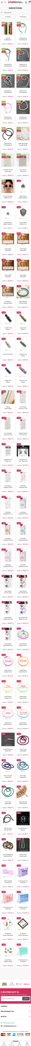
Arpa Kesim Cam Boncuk (23, 829)
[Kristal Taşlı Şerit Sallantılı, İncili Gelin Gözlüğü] (8, 186)
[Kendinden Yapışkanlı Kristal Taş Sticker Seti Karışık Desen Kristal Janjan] (23, 502)
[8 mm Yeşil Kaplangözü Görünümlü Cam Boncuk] (8, 792)
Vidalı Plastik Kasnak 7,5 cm (8, 671)
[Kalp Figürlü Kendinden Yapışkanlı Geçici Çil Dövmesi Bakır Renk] (23, 265)
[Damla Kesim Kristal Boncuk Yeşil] (23, 28)
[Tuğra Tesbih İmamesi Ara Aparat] (23, 212)
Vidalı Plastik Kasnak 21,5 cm (23, 723)
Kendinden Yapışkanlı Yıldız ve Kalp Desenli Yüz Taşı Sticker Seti (23, 486)
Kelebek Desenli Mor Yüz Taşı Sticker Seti (23, 433)
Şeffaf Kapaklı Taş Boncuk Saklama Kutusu (7, 881)
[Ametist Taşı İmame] (23, 370)
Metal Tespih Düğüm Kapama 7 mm (8, 223)
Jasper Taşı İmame (23, 328)
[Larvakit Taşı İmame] (8, 318)
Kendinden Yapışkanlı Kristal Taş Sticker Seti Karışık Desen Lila (8, 565)
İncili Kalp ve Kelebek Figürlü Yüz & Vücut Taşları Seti (8, 486)
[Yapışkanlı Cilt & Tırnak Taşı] (8, 449)
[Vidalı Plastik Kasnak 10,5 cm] (23, 660)
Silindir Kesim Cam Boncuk (23, 855)
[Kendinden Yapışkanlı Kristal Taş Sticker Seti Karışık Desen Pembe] (23, 555)
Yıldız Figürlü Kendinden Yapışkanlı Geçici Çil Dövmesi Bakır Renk (8, 275)
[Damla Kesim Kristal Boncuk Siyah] (8, 133)
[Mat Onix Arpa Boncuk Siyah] (8, 818)
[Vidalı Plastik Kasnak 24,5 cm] (8, 713)
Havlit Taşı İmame (8, 354)
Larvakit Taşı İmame (8, 328)
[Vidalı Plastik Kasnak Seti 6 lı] (23, 634)
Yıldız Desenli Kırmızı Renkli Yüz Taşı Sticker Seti (23, 592)
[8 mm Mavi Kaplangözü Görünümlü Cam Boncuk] (23, 766)
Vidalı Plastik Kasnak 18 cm (23, 697)
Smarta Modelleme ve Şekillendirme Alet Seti (8, 38)
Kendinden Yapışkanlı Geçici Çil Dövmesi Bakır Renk (8, 302)
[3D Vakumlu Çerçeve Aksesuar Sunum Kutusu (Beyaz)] (8, 924)
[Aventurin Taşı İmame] (23, 344)
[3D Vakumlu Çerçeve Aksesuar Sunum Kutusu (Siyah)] (23, 924)
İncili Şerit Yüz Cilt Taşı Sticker (8, 170)
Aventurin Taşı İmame (23, 355)
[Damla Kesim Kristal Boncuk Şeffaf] (23, 107)
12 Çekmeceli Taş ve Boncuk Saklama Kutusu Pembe (8, 908)
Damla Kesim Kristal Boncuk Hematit (8, 65)
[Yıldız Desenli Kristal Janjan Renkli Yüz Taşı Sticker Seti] (8, 581)
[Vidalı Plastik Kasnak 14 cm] (8, 687)
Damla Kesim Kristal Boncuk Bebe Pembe (23, 65)
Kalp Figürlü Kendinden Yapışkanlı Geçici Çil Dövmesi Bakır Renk (23, 275)
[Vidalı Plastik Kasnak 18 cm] (23, 687)
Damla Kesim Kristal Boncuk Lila (8, 117)
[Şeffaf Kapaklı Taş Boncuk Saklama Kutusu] (8, 871)
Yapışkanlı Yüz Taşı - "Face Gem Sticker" (23, 460)
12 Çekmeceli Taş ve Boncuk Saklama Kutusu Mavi (23, 908)
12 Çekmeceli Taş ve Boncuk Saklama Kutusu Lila (23, 881)
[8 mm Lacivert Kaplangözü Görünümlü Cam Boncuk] (8, 766)
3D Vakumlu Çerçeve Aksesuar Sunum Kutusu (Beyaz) (8, 934)
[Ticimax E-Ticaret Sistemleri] (15, 1041)
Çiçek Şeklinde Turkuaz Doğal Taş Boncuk (23, 302)
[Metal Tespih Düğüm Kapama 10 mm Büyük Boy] (23, 186)
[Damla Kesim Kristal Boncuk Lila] (8, 107)
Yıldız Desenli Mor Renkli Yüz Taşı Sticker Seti (23, 618)
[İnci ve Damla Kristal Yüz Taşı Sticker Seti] (8, 423)
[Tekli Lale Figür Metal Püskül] (23, 792)
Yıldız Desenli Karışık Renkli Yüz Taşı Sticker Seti (8, 644)
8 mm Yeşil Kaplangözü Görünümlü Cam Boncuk (8, 802)
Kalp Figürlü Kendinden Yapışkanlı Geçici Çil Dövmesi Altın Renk (8, 249)
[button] (21, 34)
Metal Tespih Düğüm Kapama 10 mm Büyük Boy (23, 196)
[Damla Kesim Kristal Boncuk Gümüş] (8, 81)
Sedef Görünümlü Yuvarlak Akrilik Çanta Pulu (23, 144)
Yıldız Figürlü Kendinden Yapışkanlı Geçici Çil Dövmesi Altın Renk (23, 249)
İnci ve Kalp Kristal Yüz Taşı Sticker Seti (23, 407)
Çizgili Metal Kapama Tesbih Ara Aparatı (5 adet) (8, 960)
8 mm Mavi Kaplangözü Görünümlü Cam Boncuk (23, 776)
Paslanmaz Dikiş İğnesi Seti (8, 750)
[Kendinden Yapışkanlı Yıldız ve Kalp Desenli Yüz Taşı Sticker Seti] (23, 476)
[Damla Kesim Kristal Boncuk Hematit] (8, 54)
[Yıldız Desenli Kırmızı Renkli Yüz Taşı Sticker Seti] (23, 581)
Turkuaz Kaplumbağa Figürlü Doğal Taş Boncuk (8, 407)
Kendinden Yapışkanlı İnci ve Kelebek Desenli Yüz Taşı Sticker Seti (8, 513)
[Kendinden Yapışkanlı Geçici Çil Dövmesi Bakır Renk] (8, 291)
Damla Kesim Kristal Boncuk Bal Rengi (23, 91)
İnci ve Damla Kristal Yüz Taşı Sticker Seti (8, 433)
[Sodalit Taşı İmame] (8, 370)
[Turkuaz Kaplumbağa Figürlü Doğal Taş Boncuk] (8, 397)
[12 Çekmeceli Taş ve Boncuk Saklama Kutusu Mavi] (23, 897)
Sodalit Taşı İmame (8, 381)
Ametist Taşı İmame (23, 381)
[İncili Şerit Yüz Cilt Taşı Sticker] (8, 160)
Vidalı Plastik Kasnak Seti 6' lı (23, 644)
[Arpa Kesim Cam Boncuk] (23, 818)
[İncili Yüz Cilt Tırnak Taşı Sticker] (23, 160)
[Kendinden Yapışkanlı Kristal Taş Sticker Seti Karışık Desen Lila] (8, 555)
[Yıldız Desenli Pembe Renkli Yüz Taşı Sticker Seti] (8, 607)
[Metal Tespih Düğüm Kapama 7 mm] (8, 212)
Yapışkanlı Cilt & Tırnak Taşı (8, 460)
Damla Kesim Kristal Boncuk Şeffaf (23, 117)
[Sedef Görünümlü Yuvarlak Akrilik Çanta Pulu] (23, 133)
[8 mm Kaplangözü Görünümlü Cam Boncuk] (8, 845)
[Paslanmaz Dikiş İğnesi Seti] (8, 739)
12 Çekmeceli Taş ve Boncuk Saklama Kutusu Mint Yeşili (23, 960)
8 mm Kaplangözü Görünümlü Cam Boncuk (8, 855)
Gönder (26, 998)
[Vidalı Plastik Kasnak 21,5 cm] (23, 713)
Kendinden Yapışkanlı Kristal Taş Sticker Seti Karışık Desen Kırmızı (8, 539)
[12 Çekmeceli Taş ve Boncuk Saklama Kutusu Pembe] (8, 897)
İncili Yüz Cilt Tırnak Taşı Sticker (23, 170)
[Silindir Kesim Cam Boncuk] (23, 845)
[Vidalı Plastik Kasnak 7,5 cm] (8, 660)
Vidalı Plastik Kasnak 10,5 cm (23, 671)
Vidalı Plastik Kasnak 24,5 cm (8, 723)
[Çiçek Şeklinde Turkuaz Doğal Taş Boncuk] (23, 291)
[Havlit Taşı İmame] (8, 344)
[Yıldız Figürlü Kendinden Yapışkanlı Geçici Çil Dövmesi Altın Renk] (23, 239)
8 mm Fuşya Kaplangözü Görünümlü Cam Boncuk (23, 750)
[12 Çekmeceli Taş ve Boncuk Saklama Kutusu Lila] (23, 871)
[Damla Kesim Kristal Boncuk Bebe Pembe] (23, 54)
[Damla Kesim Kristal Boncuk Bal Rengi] (23, 81)
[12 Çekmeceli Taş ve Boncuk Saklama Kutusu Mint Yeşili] (23, 950)
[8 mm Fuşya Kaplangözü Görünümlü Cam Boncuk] (23, 739)
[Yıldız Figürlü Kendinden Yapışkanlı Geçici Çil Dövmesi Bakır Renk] (8, 265)
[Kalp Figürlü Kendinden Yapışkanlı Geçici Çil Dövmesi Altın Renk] (8, 239)
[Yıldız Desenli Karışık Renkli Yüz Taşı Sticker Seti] (8, 634)
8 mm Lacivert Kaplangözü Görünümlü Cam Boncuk (8, 776)
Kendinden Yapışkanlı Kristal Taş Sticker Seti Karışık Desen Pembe (23, 565)
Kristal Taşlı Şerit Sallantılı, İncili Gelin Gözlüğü (8, 196)
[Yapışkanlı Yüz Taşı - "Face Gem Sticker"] (23, 449)
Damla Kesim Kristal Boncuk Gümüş (8, 91)
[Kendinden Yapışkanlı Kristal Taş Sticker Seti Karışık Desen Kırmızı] (8, 529)
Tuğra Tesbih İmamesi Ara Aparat (23, 223)
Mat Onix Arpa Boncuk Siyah (8, 829)
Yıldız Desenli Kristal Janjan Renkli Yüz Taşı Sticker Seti (8, 592)
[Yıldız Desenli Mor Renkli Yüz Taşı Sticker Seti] (23, 607)
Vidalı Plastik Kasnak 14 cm (8, 697)
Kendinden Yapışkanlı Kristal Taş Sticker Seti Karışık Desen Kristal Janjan (23, 513)
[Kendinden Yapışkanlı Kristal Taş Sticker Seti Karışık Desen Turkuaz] (23, 529)
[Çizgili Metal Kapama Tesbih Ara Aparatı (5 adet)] (8, 950)
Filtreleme (23, 16)
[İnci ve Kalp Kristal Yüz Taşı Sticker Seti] (23, 397)
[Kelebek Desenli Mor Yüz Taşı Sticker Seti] (23, 423)
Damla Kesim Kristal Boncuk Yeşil (23, 38)
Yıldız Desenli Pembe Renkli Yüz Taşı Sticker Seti (8, 618)
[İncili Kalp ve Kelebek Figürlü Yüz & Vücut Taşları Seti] (8, 476)
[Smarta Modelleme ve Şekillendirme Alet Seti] (8, 28)
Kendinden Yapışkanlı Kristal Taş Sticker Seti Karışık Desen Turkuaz (23, 539)
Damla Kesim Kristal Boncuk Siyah (8, 144)
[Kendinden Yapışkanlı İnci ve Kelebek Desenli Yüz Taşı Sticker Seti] (8, 502)
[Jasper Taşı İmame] (23, 318)
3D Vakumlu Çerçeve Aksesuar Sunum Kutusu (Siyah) (23, 934)
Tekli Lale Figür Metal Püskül (23, 802)
